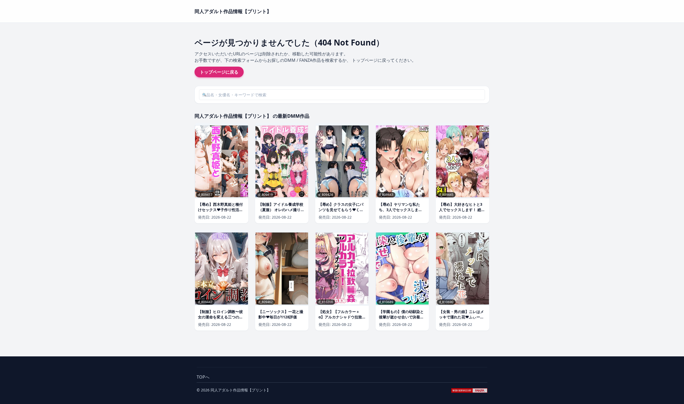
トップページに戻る (219, 72)
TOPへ (203, 377)
